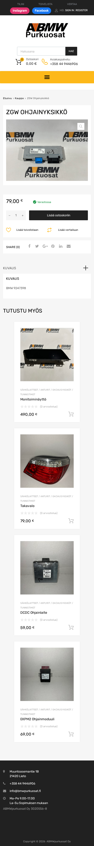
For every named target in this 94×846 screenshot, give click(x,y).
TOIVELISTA (45, 4)
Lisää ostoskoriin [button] (71, 414)
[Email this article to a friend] (68, 246)
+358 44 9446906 (60, 64)
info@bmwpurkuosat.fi (25, 791)
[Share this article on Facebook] (28, 246)
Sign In (69, 10)
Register (82, 10)
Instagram (20, 10)
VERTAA (72, 4)
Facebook (42, 10)
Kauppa (19, 98)
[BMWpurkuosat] (47, 37)
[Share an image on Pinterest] (52, 246)
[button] (81, 126)
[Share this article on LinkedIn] (60, 246)
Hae (71, 51)
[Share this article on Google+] (44, 246)
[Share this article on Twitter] (36, 246)
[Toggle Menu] (47, 77)
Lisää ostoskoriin (58, 215)
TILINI (20, 4)
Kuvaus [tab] (9, 268)
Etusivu (7, 98)
